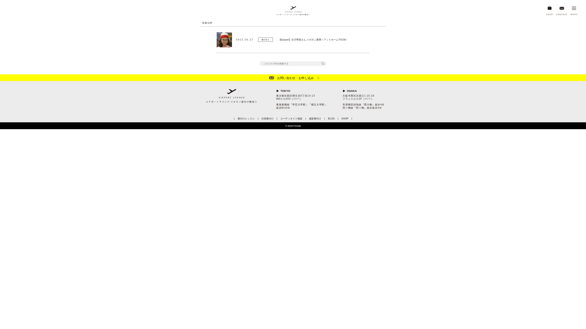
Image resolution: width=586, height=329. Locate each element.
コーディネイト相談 (291, 118)
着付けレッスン (246, 118)
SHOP (344, 118)
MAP (296, 98)
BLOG (331, 118)
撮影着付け (315, 118)
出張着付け (267, 118)
